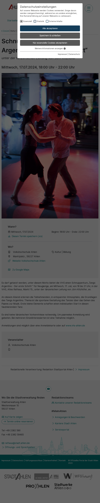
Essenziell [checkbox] (27, 21)
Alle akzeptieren (50, 28)
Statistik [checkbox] (40, 21)
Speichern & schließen (50, 35)
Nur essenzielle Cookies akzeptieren (50, 42)
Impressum (62, 54)
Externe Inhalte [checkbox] (55, 21)
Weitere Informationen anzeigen (49, 48)
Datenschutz (74, 54)
